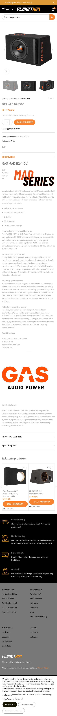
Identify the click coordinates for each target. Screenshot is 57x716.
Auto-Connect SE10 (10, 491)
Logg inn (5, 637)
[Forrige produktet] (48, 98)
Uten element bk (9, 496)
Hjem (3, 99)
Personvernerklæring (38, 617)
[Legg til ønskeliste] (24, 467)
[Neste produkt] (53, 98)
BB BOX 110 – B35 (35, 491)
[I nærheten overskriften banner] (53, 2)
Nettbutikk (11, 99)
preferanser (7, 695)
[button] (15, 504)
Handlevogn (7, 641)
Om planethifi (35, 594)
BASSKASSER (7, 494)
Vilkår (32, 612)
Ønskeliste (6, 646)
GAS (4, 147)
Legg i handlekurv (25, 122)
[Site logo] (28, 9)
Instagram (34, 637)
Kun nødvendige (27, 704)
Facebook (34, 632)
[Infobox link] (28, 523)
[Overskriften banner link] (24, 2)
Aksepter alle (9, 704)
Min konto (6, 632)
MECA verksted (36, 598)
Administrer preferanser (13, 711)
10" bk (12, 141)
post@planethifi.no (9, 594)
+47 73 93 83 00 (8, 598)
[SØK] (52, 17)
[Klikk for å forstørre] (6, 71)
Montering (34, 603)
